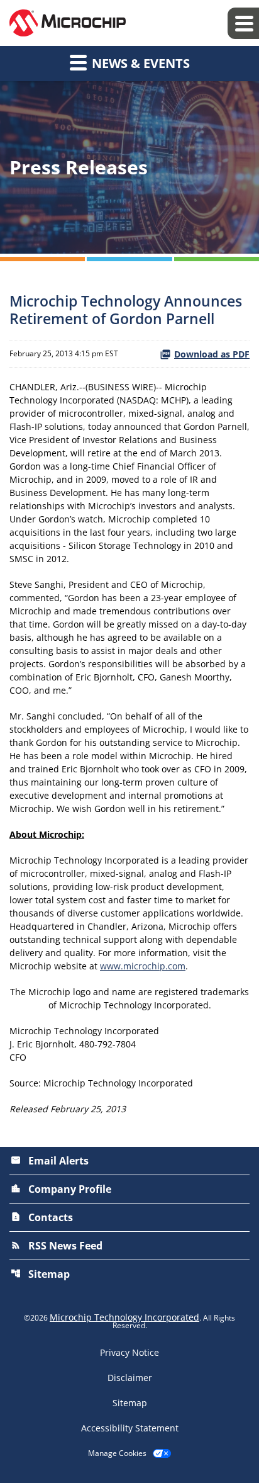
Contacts (42, 1217)
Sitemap (40, 1274)
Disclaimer (129, 1377)
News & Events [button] (139, 63)
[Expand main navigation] (243, 23)
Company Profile (61, 1189)
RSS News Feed (56, 1246)
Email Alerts (50, 1161)
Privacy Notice (129, 1352)
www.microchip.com (142, 966)
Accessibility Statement (130, 1428)
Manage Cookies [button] (117, 1453)
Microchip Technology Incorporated (124, 1317)
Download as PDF (212, 354)
